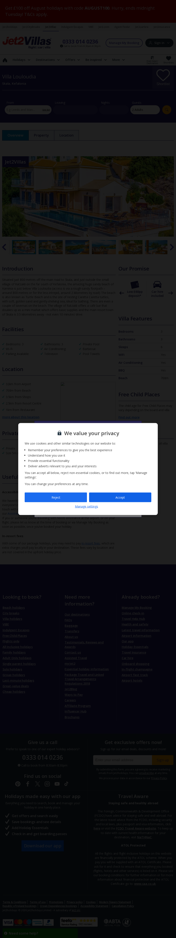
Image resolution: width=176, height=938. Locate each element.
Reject (56, 497)
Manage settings (86, 506)
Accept (120, 497)
